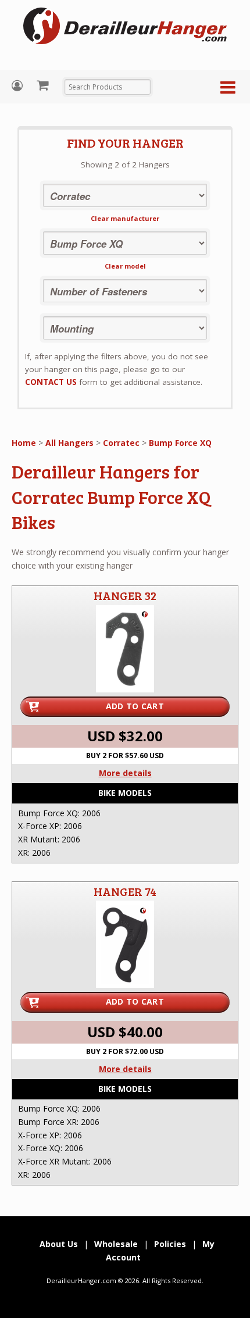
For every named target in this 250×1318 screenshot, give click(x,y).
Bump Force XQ (180, 442)
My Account (19, 85)
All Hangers (69, 442)
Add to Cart (135, 706)
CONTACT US (51, 382)
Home (24, 442)
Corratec (121, 442)
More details (125, 772)
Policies (170, 1243)
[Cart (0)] (44, 84)
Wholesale (116, 1243)
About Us (59, 1243)
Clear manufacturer (125, 218)
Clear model (125, 266)
